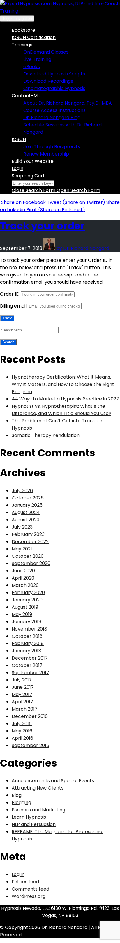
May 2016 (22, 730)
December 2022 (30, 541)
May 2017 (22, 694)
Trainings (22, 44)
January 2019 (26, 621)
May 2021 (22, 548)
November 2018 (29, 629)
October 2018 (27, 636)
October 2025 (28, 498)
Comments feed (30, 889)
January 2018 (26, 650)
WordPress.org (28, 896)
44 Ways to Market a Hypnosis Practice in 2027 (65, 398)
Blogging (21, 802)
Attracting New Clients (37, 788)
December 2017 (30, 658)
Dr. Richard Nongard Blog (51, 117)
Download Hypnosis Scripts (54, 73)
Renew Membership (46, 154)
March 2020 (25, 585)
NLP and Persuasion (34, 824)
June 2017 (23, 687)
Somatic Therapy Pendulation (46, 435)
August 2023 (25, 519)
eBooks (31, 66)
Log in (18, 874)
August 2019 (25, 607)
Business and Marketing (38, 809)
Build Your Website (33, 161)
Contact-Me (26, 95)
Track (7, 318)
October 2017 (27, 665)
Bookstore (23, 30)
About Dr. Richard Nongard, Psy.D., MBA (67, 103)
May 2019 (22, 614)
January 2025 (27, 505)
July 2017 (22, 680)
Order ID (10, 294)
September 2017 (30, 672)
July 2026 (22, 490)
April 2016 (22, 738)
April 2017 (22, 701)
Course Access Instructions (54, 110)
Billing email (13, 306)
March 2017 (25, 709)
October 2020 (28, 556)
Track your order (42, 226)
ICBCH (19, 139)
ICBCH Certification (34, 37)
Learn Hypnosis (29, 817)
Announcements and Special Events (53, 780)
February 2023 (28, 534)
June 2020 (23, 570)
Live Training (37, 59)
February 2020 (28, 592)
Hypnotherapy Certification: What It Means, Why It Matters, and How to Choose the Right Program (63, 384)
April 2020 (23, 578)
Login (17, 168)
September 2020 (31, 563)
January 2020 (27, 599)
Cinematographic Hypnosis (54, 88)
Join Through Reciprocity (51, 146)
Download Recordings (48, 81)
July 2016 (22, 723)
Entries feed (25, 881)
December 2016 (30, 716)
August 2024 (26, 512)
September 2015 (30, 745)
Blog (17, 795)
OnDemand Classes (45, 52)
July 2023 (22, 527)
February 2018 (28, 643)
